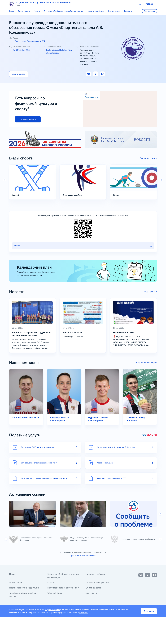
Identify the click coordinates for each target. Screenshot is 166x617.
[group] (32, 514)
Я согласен (149, 611)
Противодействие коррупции (83, 556)
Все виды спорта (148, 158)
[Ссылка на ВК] (88, 74)
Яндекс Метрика (52, 610)
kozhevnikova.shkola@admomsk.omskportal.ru (59, 51)
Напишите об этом (28, 119)
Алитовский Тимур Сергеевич (135, 419)
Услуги (37, 11)
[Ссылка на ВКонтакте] (140, 575)
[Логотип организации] (11, 3)
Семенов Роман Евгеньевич (26, 418)
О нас (11, 11)
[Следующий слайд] (160, 539)
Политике (83, 613)
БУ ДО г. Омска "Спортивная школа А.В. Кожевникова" (44, 2)
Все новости (150, 292)
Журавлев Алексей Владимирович (98, 419)
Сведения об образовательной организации (63, 11)
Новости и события (95, 11)
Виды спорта (24, 11)
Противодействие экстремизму (63, 588)
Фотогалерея (114, 11)
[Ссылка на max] (154, 575)
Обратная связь (93, 588)
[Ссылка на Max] (102, 74)
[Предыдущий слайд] (5, 513)
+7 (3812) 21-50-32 (21, 50)
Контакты (127, 11)
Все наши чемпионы (146, 363)
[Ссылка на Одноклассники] (95, 74)
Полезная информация (97, 583)
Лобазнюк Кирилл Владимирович (59, 419)
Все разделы (149, 11)
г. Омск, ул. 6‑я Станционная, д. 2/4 (29, 41)
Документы (91, 593)
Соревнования (54, 593)
